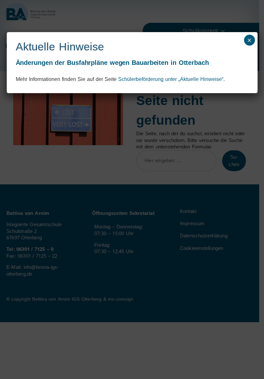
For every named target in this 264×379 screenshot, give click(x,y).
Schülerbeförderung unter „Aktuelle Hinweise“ (170, 79)
